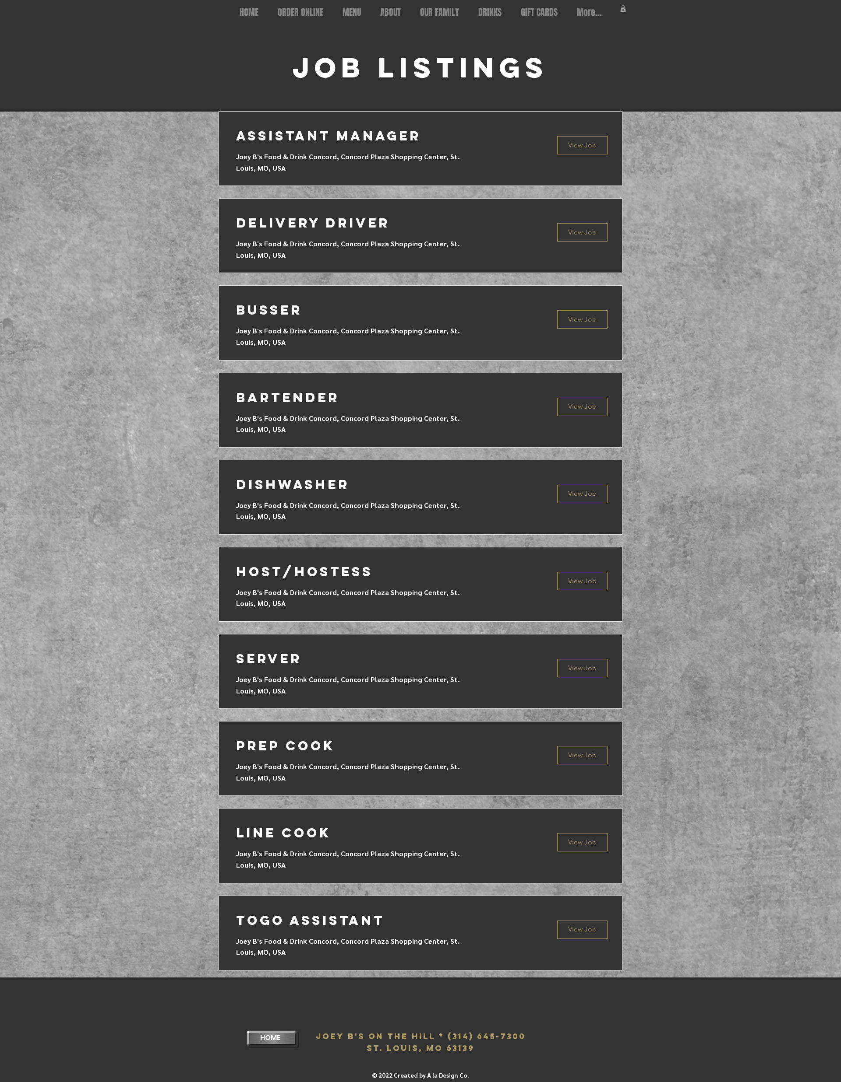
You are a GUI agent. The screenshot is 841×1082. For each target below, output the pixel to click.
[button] (623, 8)
